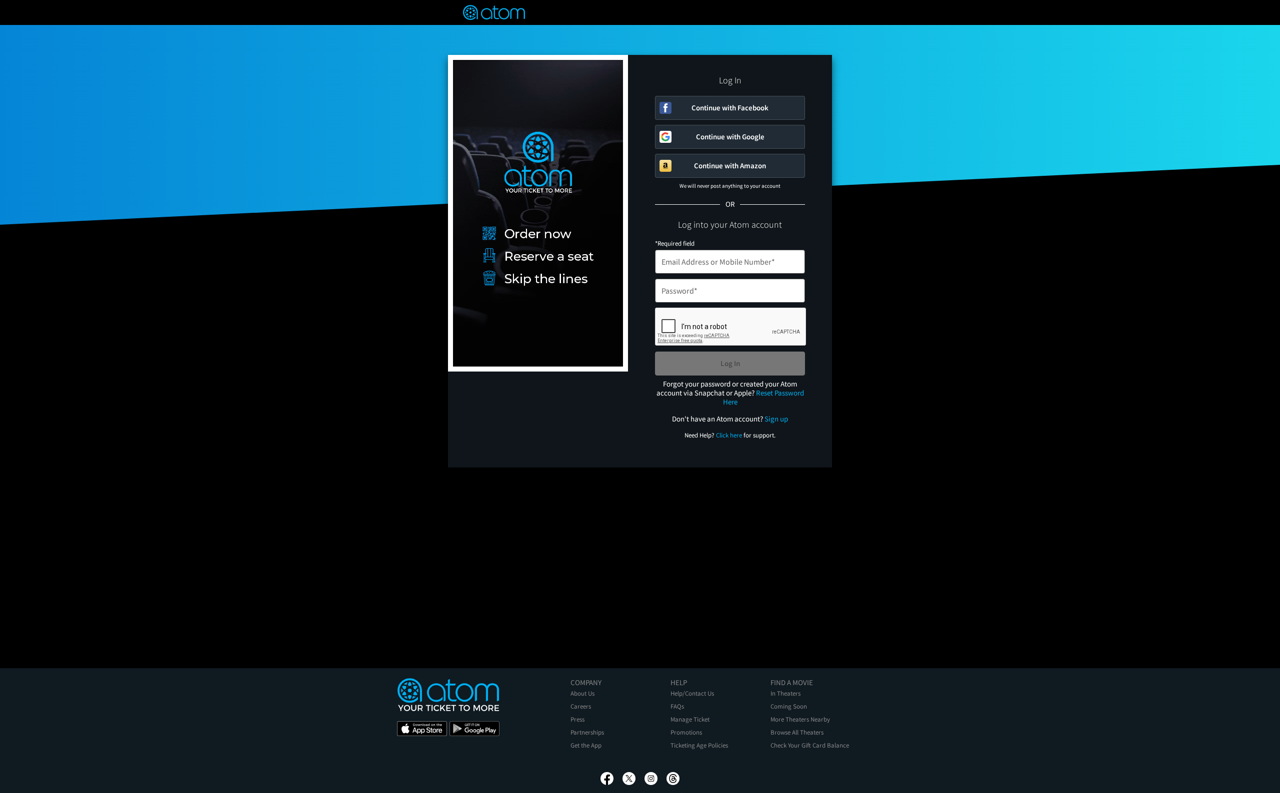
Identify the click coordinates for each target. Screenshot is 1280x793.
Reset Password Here (763, 397)
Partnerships (587, 732)
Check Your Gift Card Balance (809, 745)
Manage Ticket (690, 719)
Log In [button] (730, 363)
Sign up (776, 418)
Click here (729, 435)
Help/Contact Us (692, 693)
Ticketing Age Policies (699, 745)
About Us (582, 693)
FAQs (677, 706)
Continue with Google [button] (730, 136)
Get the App (586, 745)
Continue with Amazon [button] (730, 165)
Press (577, 719)
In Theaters (785, 693)
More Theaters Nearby (800, 719)
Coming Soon (788, 706)
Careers (580, 706)
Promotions (686, 732)
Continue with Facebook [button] (730, 107)
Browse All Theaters (797, 732)
